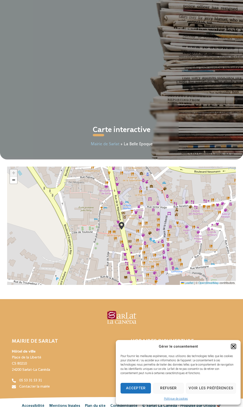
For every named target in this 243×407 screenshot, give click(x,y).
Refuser (168, 388)
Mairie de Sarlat (105, 144)
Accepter (136, 388)
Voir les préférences (211, 388)
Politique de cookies (176, 398)
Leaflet (188, 283)
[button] (233, 346)
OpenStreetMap (208, 283)
